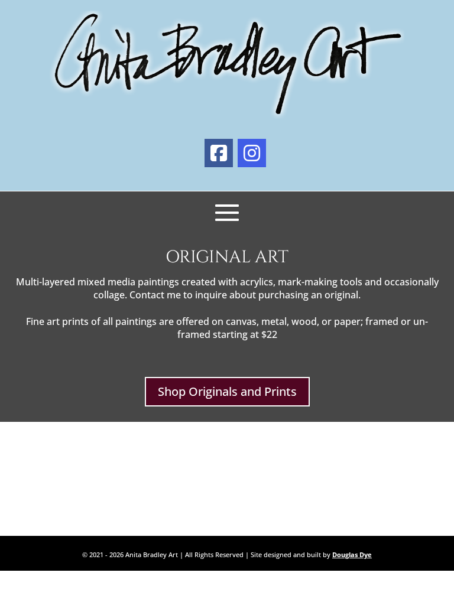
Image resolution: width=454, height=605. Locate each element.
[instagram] (252, 153)
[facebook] (219, 153)
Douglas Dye (352, 554)
